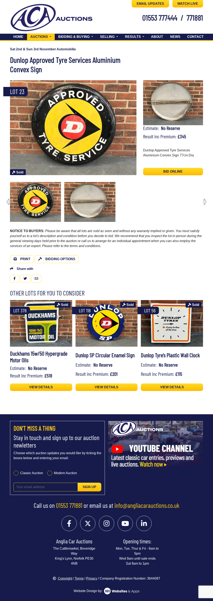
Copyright (65, 578)
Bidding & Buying (74, 36)
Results (133, 36)
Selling (107, 36)
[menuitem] (35, 202)
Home (18, 36)
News (175, 36)
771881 (195, 17)
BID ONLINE (173, 171)
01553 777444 (159, 17)
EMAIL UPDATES (150, 3)
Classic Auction (31, 473)
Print (25, 259)
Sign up (89, 487)
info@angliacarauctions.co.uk (146, 505)
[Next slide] (138, 128)
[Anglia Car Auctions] (33, 18)
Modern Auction (65, 473)
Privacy (91, 578)
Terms (79, 578)
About (157, 36)
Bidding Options (60, 259)
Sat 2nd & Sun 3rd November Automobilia (43, 49)
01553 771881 (69, 505)
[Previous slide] (7, 128)
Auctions (42, 36)
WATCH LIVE (187, 3)
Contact (195, 36)
